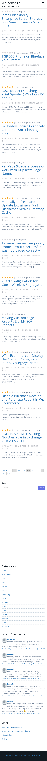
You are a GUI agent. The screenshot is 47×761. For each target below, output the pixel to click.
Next (8, 473)
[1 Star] (3, 11)
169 (23, 470)
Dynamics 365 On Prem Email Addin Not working (17, 664)
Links (3, 590)
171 (33, 470)
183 (4, 473)
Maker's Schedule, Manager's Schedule (16, 731)
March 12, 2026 (37, 664)
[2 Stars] (5, 11)
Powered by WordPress (13, 755)
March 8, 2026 (37, 713)
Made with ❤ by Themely (33, 755)
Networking (6, 595)
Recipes (4, 606)
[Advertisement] (8, 527)
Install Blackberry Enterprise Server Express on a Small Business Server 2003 (22, 20)
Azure (4, 571)
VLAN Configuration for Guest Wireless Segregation (23, 283)
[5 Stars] (12, 11)
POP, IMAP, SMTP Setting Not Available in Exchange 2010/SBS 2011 (22, 437)
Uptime (4, 739)
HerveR (10, 701)
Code (18, 179)
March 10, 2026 (37, 678)
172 (38, 470)
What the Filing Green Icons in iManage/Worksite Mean (19, 649)
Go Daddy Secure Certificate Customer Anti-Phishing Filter (23, 129)
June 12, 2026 (41, 649)
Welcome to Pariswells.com (13, 4)
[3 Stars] (7, 11)
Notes (4, 598)
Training (5, 614)
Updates (5, 618)
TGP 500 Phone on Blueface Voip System (23, 58)
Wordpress (24, 368)
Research (5, 610)
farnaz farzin (12, 639)
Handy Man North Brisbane (12, 727)
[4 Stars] (10, 11)
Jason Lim (11, 654)
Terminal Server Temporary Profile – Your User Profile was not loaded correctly (23, 247)
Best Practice (6, 575)
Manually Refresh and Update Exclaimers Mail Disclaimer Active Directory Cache (23, 207)
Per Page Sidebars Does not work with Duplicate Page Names (23, 170)
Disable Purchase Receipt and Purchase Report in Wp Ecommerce (23, 399)
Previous (5, 470)
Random (21, 65)
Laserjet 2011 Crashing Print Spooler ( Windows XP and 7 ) (23, 94)
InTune (4, 587)
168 (18, 470)
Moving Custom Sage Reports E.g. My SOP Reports (18, 321)
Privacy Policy (7, 735)
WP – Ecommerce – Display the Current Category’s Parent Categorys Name (22, 359)
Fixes (19, 31)
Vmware (5, 622)
